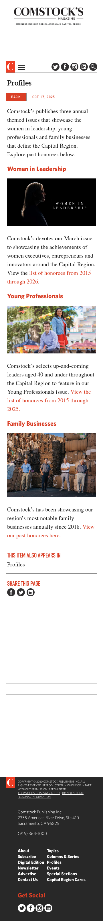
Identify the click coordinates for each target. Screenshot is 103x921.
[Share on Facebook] (11, 592)
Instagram (74, 67)
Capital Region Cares (66, 879)
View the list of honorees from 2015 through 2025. (49, 400)
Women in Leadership (36, 168)
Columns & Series (63, 856)
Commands (4, 916)
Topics (53, 850)
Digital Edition (31, 862)
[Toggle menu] (21, 67)
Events (53, 867)
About (23, 850)
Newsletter (28, 867)
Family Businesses (31, 423)
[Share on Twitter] (21, 592)
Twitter (56, 67)
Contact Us (28, 879)
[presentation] (10, 67)
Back (16, 97)
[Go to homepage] (49, 16)
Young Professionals (35, 295)
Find (93, 67)
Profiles (16, 564)
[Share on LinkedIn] (31, 592)
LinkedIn (84, 67)
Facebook (65, 67)
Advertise (27, 873)
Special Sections (62, 873)
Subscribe (27, 856)
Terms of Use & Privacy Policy (39, 793)
